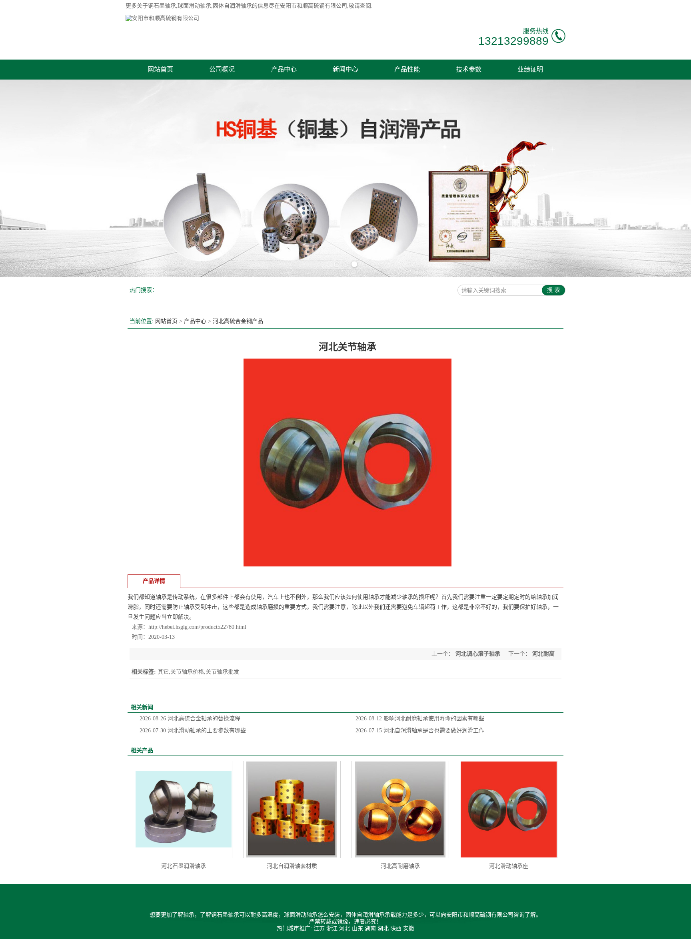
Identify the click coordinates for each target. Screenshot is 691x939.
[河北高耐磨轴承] (400, 809)
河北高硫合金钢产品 (238, 321)
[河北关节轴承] (347, 565)
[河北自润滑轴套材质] (292, 809)
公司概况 (222, 69)
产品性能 (407, 69)
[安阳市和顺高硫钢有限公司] (162, 18)
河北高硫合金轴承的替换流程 (190, 719)
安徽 (408, 928)
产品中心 (284, 69)
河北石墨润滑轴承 (183, 866)
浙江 (332, 928)
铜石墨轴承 (162, 6)
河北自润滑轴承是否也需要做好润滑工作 (419, 731)
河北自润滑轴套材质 (292, 866)
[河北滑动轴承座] (508, 809)
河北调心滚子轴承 (478, 654)
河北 (344, 928)
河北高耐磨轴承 (400, 866)
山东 (357, 928)
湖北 (383, 928)
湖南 (370, 928)
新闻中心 (345, 69)
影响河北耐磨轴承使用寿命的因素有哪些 (419, 719)
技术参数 (468, 69)
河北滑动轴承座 (508, 866)
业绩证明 (530, 69)
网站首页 (160, 69)
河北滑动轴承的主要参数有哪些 (193, 731)
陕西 (395, 928)
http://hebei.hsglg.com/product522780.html (197, 627)
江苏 (319, 928)
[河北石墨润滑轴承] (183, 809)
